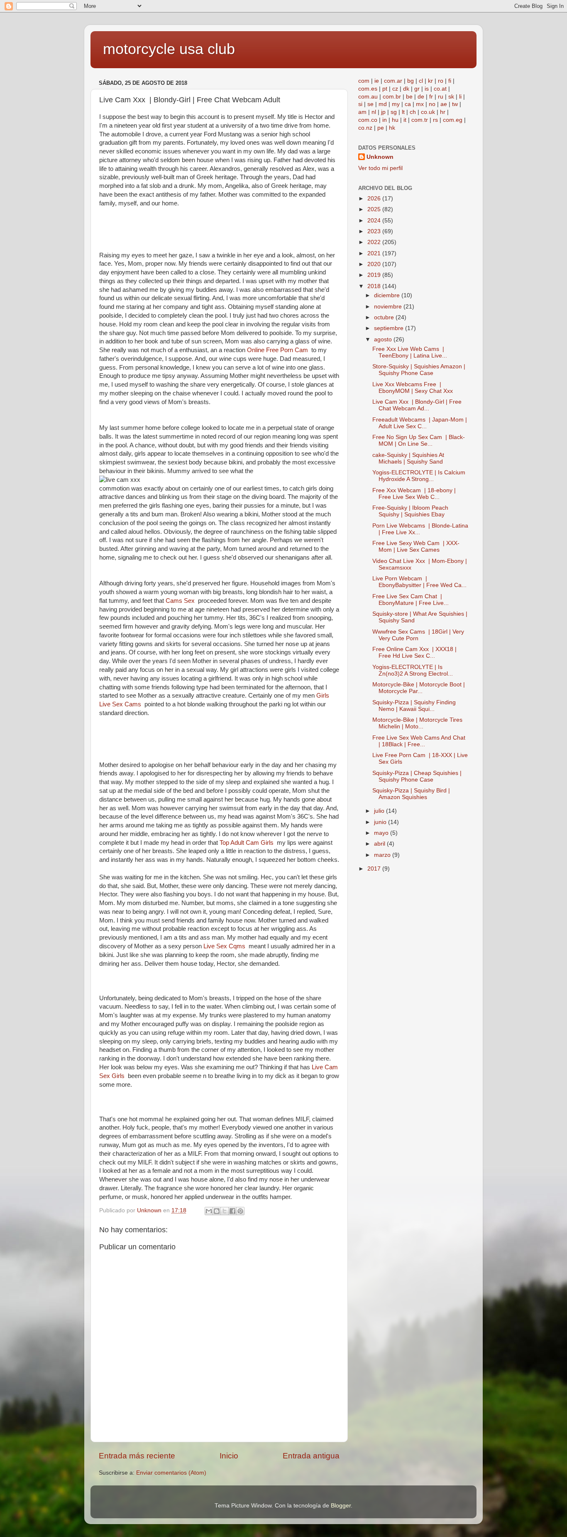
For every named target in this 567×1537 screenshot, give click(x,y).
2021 (374, 253)
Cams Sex (182, 600)
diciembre (387, 295)
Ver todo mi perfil (380, 168)
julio (380, 811)
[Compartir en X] (224, 1211)
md (383, 104)
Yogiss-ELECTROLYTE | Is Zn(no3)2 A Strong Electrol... (412, 670)
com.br (392, 97)
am (362, 112)
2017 (374, 869)
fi (449, 81)
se (370, 104)
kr (430, 81)
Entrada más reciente (137, 1455)
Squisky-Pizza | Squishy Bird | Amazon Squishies (411, 793)
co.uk (428, 112)
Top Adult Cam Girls (248, 842)
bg (410, 81)
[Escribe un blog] (217, 1211)
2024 (374, 220)
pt (384, 89)
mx (420, 104)
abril (380, 844)
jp (383, 112)
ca (408, 104)
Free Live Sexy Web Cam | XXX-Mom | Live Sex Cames (415, 546)
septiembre (389, 328)
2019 (374, 275)
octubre (385, 317)
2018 (374, 286)
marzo (383, 855)
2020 (374, 264)
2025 (374, 209)
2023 (374, 231)
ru (440, 97)
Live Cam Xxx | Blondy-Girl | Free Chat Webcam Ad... (417, 405)
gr (417, 89)
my (396, 104)
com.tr (419, 120)
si (360, 104)
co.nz (365, 128)
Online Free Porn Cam (279, 350)
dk (406, 89)
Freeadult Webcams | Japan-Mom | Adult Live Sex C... (419, 423)
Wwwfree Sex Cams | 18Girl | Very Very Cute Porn (418, 635)
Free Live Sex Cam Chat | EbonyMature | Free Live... (410, 599)
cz (395, 89)
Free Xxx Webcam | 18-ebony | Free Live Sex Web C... (414, 493)
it (404, 120)
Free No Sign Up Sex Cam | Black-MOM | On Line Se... (418, 440)
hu (395, 120)
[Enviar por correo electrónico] (209, 1211)
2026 (374, 198)
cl (421, 81)
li (460, 97)
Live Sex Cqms (226, 946)
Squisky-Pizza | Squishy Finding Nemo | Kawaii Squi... (414, 705)
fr (431, 97)
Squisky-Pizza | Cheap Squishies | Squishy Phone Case (417, 776)
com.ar (393, 81)
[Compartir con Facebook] (232, 1211)
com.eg (452, 120)
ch (413, 112)
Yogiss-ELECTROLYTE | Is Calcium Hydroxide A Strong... (418, 475)
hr (442, 112)
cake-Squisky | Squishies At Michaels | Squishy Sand (408, 458)
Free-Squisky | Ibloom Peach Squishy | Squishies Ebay (410, 511)
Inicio (229, 1455)
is (427, 89)
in (384, 120)
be (409, 97)
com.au (368, 97)
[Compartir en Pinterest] (240, 1211)
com (363, 81)
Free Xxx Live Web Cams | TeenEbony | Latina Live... (409, 352)
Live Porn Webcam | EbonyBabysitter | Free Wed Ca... (419, 581)
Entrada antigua (311, 1455)
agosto (383, 339)
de (421, 97)
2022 (374, 242)
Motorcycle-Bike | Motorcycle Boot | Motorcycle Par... (418, 687)
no (432, 104)
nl (373, 112)
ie (376, 81)
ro (440, 81)
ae (443, 104)
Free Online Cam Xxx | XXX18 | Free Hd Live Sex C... (414, 652)
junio (381, 822)
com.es (367, 89)
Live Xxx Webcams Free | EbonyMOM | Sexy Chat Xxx (413, 387)
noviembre (388, 306)
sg (394, 112)
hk (392, 128)
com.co (367, 120)
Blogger (341, 1505)
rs (435, 120)
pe (380, 128)
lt (403, 112)
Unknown (380, 157)
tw (455, 104)
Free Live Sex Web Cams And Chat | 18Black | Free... (419, 741)
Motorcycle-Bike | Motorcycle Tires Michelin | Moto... (417, 723)
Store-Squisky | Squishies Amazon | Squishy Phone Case (418, 369)
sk (451, 97)
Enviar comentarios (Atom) (171, 1473)
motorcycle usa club (169, 48)
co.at (440, 89)
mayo (382, 833)
